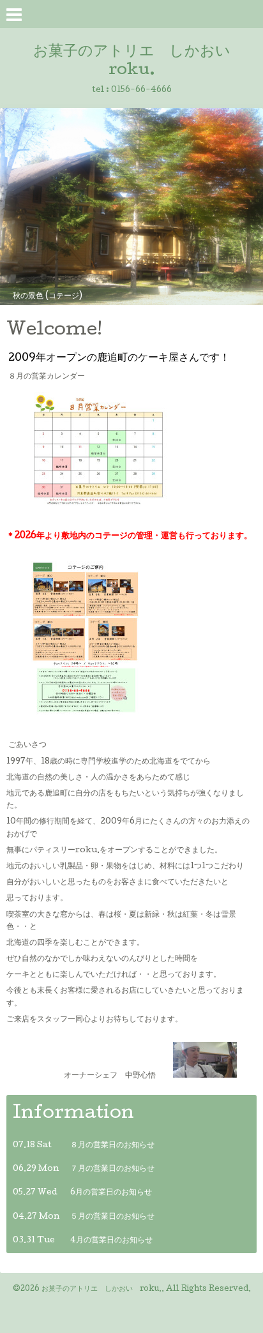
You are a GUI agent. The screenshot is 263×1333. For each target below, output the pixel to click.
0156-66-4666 (141, 90)
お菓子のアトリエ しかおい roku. (101, 1289)
